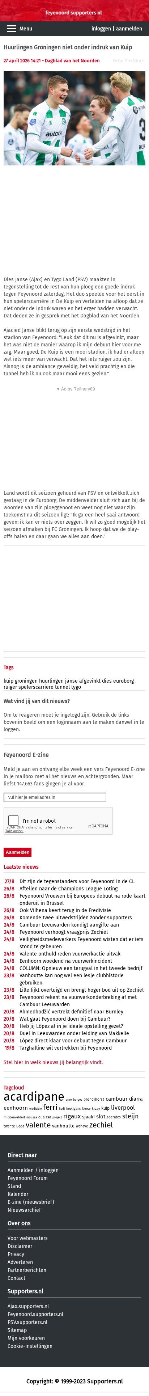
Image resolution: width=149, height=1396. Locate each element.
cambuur (117, 1099)
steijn (130, 1116)
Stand (14, 1186)
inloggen (101, 29)
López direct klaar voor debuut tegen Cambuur (73, 1041)
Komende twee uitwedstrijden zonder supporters (76, 918)
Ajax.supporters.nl (28, 1306)
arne (69, 1099)
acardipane (34, 1096)
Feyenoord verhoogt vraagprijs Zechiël (64, 932)
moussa (31, 1117)
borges (77, 1099)
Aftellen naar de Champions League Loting (69, 889)
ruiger (10, 687)
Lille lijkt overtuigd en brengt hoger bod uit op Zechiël (82, 990)
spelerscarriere (36, 687)
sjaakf (88, 1116)
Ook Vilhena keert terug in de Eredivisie (65, 910)
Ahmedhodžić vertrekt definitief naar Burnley (71, 1012)
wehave (82, 1126)
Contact (16, 1278)
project (57, 1117)
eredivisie (35, 1108)
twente (9, 1126)
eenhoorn (16, 1108)
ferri (50, 1107)
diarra (136, 1099)
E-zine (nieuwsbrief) (31, 1202)
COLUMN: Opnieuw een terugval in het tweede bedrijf (81, 968)
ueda (20, 1126)
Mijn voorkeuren (26, 1338)
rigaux (72, 1116)
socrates (114, 1117)
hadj (62, 1108)
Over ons (19, 1223)
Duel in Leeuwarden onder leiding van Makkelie (74, 1033)
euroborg (123, 681)
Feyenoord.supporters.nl (35, 1314)
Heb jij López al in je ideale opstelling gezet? (71, 1026)
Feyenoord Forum (28, 1178)
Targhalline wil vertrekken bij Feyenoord (66, 1048)
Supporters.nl (25, 1291)
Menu (26, 29)
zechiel (101, 1125)
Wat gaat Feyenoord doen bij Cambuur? (65, 1019)
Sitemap (17, 1330)
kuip (8, 681)
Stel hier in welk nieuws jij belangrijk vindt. (53, 1062)
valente (38, 1125)
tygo (76, 687)
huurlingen (51, 681)
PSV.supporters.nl (27, 1322)
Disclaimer (20, 1246)
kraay (96, 1108)
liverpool (123, 1107)
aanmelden (129, 29)
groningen (26, 681)
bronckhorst (94, 1099)
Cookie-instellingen (30, 1346)
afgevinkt (90, 681)
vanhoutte (63, 1126)
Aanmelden (21, 1170)
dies (107, 681)
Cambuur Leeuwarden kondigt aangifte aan (69, 925)
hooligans (73, 1108)
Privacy (16, 1254)
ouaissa (44, 1117)
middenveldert (14, 1117)
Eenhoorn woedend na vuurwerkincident (66, 961)
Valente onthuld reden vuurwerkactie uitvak (70, 954)
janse (71, 681)
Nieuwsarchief (24, 1210)
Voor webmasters (28, 1238)
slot (100, 1116)
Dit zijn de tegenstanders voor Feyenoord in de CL (77, 881)
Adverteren (20, 1262)
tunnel (62, 687)
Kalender (18, 1194)
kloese (86, 1108)
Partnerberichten (27, 1270)
